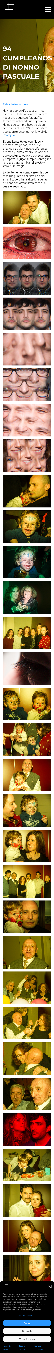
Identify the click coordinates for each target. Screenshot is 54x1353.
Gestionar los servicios (26, 1316)
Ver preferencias (27, 1339)
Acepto (27, 1323)
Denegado (27, 1331)
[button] (49, 1286)
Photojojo (9, 135)
